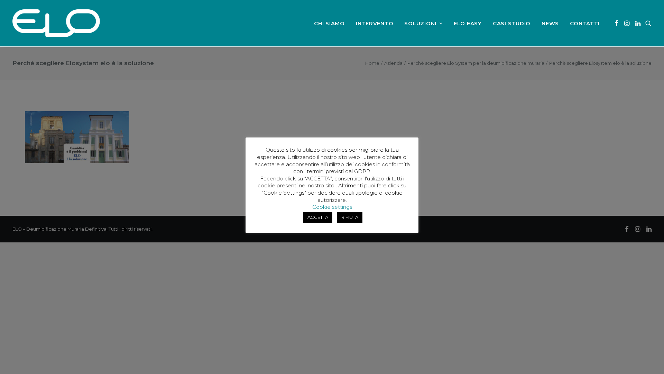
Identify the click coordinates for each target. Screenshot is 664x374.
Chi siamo (329, 23)
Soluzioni (420, 23)
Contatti (585, 23)
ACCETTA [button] (317, 217)
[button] (616, 23)
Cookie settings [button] (332, 207)
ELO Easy (468, 23)
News (550, 23)
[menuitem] (329, 23)
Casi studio (512, 23)
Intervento (375, 23)
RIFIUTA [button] (349, 217)
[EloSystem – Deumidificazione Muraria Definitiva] (56, 23)
